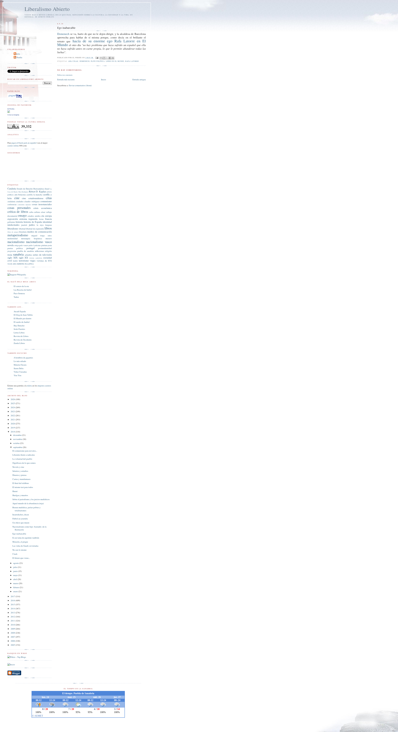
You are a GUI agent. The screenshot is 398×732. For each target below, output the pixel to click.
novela (10, 245)
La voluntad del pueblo (22, 458)
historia (19, 221)
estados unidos (34, 215)
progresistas (11, 251)
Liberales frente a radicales (23, 454)
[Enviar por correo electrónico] (101, 58)
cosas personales (19, 207)
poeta (50, 245)
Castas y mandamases (21, 479)
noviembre (18, 439)
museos (49, 238)
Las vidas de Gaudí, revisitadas (25, 545)
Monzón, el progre (20, 541)
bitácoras (22, 194)
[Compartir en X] (107, 58)
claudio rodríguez (31, 201)
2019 (13, 427)
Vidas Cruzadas (20, 371)
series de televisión (42, 254)
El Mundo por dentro (22, 318)
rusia (9, 254)
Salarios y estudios (20, 471)
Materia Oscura (20, 364)
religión (48, 251)
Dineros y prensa (19, 475)
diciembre (17, 435)
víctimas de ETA (44, 260)
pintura (44, 245)
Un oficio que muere (20, 522)
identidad (47, 221)
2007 (13, 636)
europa (48, 215)
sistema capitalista (35, 258)
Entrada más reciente (66, 79)
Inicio (103, 79)
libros (48, 228)
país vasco (23, 245)
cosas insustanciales (42, 204)
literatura (23, 231)
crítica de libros (17, 211)
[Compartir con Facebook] (109, 58)
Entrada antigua (139, 79)
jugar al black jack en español (24, 142)
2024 (13, 407)
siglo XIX (12, 257)
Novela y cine (18, 467)
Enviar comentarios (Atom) (80, 85)
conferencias (12, 204)
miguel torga (38, 235)
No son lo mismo (19, 549)
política (19, 248)
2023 (13, 411)
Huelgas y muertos (20, 495)
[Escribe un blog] (104, 58)
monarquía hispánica (31, 238)
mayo (15, 575)
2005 (13, 644)
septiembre (18, 447)
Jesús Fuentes (19, 329)
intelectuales (13, 224)
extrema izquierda (28, 218)
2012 (13, 616)
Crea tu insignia (13, 115)
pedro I (31, 245)
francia (48, 218)
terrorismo (24, 260)
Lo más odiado (20, 361)
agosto (16, 563)
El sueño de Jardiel (22, 322)
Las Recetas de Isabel (23, 289)
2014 (13, 608)
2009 (13, 628)
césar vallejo (46, 212)
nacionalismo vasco (39, 242)
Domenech (63, 34)
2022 (13, 415)
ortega (16, 245)
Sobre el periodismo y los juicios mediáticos (31, 499)
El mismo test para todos (22, 487)
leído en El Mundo (115, 61)
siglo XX (23, 257)
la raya (40, 225)
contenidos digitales (24, 204)
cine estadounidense (32, 198)
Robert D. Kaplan (37, 191)
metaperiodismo (17, 235)
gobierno (11, 222)
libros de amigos (13, 232)
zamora (20, 263)
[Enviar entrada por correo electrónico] (97, 57)
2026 (13, 399)
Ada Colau (73, 61)
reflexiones (39, 251)
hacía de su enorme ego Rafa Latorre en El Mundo (101, 42)
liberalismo (12, 228)
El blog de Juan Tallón (23, 314)
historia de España (33, 221)
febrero (16, 587)
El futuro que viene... (21, 558)
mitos (50, 235)
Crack (14, 553)
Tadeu (16, 297)
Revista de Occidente (23, 339)
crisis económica (42, 208)
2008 (13, 632)
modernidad (12, 238)
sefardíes (28, 254)
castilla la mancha (34, 194)
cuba (31, 212)
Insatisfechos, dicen (20, 514)
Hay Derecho (19, 325)
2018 (13, 431)
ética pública (29, 264)
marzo (16, 583)
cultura (37, 212)
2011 (13, 620)
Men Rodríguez (23, 192)
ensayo (22, 215)
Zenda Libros (19, 343)
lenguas (48, 225)
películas (37, 245)
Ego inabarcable (19, 533)
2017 (13, 596)
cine (16, 198)
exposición (12, 218)
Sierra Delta (18, 368)
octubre (16, 443)
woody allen (11, 264)
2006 (13, 640)
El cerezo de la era (21, 286)
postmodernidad (45, 248)
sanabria (18, 254)
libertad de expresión (35, 228)
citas (49, 198)
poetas (10, 248)
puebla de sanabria (25, 251)
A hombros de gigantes (23, 357)
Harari (15, 491)
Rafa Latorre (132, 61)
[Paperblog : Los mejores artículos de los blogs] (15, 97)
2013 (13, 612)
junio (15, 571)
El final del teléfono (20, 483)
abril (15, 579)
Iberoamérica (38, 188)
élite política (98, 61)
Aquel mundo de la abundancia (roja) (28, 503)
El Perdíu (18, 57)
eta (42, 215)
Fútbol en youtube (20, 518)
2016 (13, 600)
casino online (13, 145)
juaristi (24, 225)
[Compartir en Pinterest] (112, 58)
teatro (15, 260)
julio (15, 567)
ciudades (19, 201)
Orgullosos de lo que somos (24, 463)
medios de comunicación (39, 231)
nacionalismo (15, 242)
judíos (32, 224)
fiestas (41, 219)
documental (12, 215)
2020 (13, 423)
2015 (13, 604)
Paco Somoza (19, 293)
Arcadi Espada (20, 311)
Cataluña (11, 188)
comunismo (46, 201)
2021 (13, 419)
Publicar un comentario (64, 75)
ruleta (29, 385)
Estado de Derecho (25, 188)
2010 (13, 624)
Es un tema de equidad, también (25, 537)
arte (16, 194)
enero (15, 591)
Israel (47, 188)
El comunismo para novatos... (24, 450)
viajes (32, 260)
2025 (13, 403)
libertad (22, 228)
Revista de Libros (21, 336)
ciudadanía (11, 201)
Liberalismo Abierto (47, 8)
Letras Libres (19, 332)
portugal (30, 248)
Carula (17, 53)
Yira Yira (17, 375)
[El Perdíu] (8, 111)
